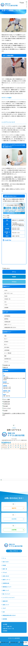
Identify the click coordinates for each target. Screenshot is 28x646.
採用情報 (6, 307)
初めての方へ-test (8, 293)
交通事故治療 (7, 321)
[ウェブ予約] (14, 215)
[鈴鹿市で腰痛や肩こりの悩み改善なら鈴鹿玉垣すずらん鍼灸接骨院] (10, 5)
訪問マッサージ (7, 324)
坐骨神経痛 (6, 350)
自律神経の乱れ (7, 358)
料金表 (14, 277)
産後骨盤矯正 (7, 316)
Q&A (5, 301)
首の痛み (6, 341)
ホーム (14, 272)
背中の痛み (6, 347)
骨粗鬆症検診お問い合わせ (10, 327)
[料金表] (22, 5)
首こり (5, 338)
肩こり (5, 344)
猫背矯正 (6, 319)
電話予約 (14, 508)
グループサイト (14, 551)
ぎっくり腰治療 (7, 353)
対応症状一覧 (7, 299)
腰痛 (5, 356)
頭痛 (5, 336)
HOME (5, 290)
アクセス (14, 282)
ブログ (5, 304)
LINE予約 (14, 530)
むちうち (6, 361)
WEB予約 (14, 519)
